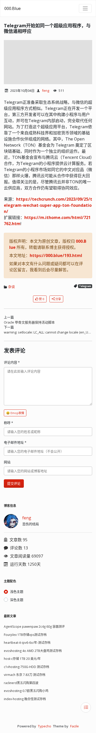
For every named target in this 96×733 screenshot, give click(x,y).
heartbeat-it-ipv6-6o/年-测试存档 (27, 642)
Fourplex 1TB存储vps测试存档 (25, 635)
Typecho (44, 726)
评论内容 (12, 362)
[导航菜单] (85, 8)
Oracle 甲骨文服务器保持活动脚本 (29, 322)
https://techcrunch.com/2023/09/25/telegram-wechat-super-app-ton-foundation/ (48, 205)
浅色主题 (16, 591)
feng (45, 90)
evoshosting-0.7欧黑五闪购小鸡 (26, 691)
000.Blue (12, 8)
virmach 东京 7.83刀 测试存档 (24, 675)
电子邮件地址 (15, 442)
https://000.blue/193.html (56, 255)
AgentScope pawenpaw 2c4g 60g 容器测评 (34, 626)
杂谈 (11, 286)
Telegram (85, 286)
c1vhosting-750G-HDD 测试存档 (26, 667)
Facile (74, 726)
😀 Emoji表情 (15, 413)
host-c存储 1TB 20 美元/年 (22, 659)
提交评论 (13, 483)
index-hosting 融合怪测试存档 (25, 699)
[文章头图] (48, 62)
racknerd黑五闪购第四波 (21, 683)
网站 (7, 462)
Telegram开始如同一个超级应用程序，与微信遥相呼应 (47, 28)
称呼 (8, 422)
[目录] (86, 707)
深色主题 (16, 599)
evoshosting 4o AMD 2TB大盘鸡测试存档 (33, 651)
